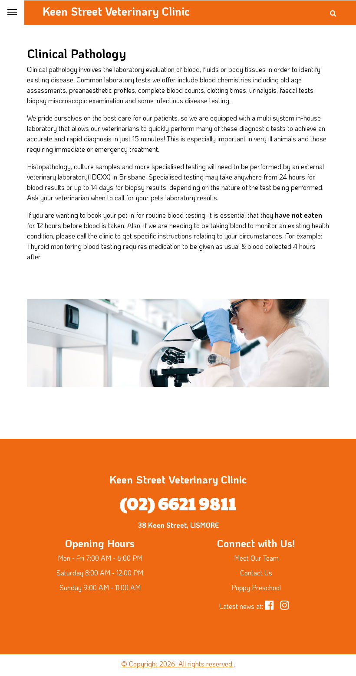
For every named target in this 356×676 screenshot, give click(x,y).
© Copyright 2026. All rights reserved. (177, 663)
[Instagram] (286, 606)
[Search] (333, 13)
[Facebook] (272, 606)
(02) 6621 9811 (178, 502)
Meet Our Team (256, 557)
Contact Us (256, 572)
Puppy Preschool (256, 587)
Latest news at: (241, 606)
